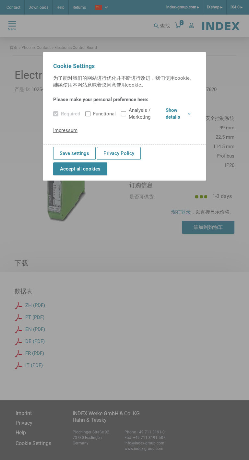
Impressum (65, 130)
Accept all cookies (80, 169)
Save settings (74, 153)
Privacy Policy (118, 153)
